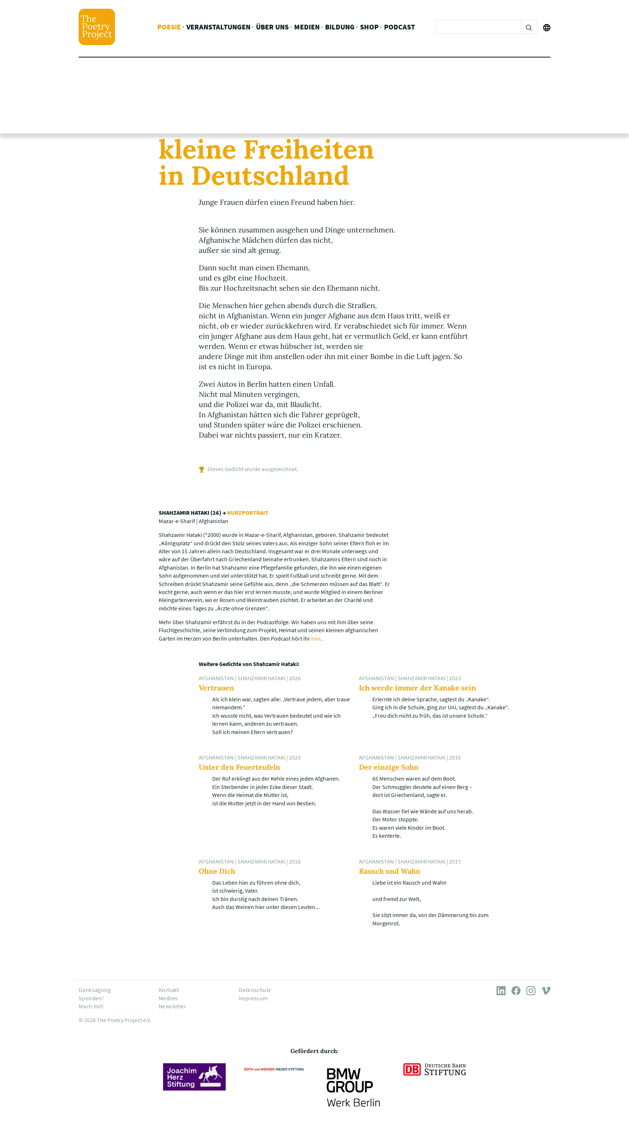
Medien (307, 26)
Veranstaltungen (218, 26)
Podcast (399, 26)
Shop (369, 26)
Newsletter (172, 1006)
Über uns (272, 26)
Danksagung (95, 989)
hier (316, 638)
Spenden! (91, 998)
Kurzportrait (247, 512)
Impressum (253, 998)
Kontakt (169, 989)
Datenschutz (255, 989)
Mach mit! (91, 1006)
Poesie (169, 26)
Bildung (340, 26)
